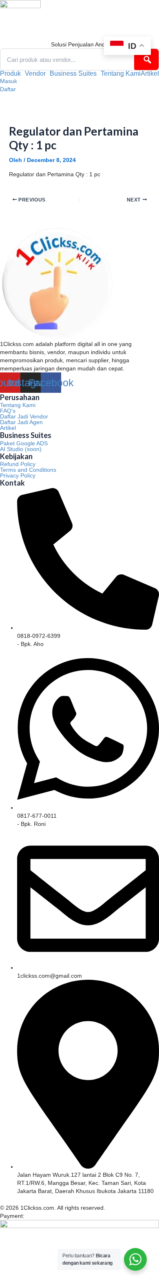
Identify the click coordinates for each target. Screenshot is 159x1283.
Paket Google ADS (24, 443)
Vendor (35, 73)
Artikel (150, 73)
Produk (10, 73)
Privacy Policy (17, 475)
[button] (12, 73)
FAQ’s (7, 411)
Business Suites (73, 73)
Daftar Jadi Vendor (24, 416)
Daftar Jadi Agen (21, 422)
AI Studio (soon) (21, 449)
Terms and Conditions (28, 470)
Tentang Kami (121, 73)
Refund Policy (17, 464)
